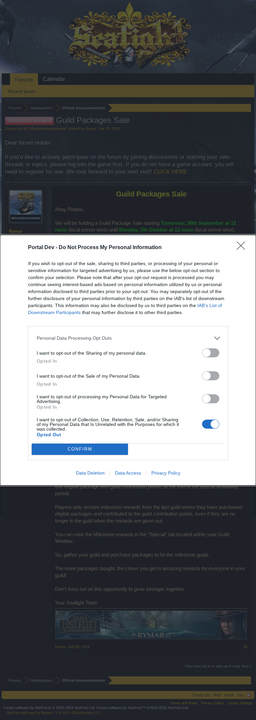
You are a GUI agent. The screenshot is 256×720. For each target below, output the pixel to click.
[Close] (243, 247)
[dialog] (128, 360)
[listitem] (128, 338)
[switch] (210, 352)
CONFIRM (80, 449)
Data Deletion (90, 473)
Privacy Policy (165, 473)
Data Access (128, 473)
